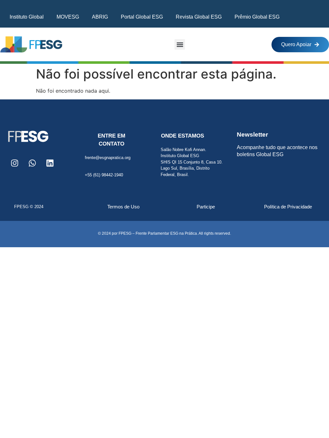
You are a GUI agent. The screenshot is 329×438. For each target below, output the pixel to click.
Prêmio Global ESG (257, 17)
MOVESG (68, 17)
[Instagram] (14, 163)
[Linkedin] (50, 163)
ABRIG (100, 17)
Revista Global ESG (199, 17)
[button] (179, 44)
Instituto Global (27, 17)
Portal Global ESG (142, 17)
